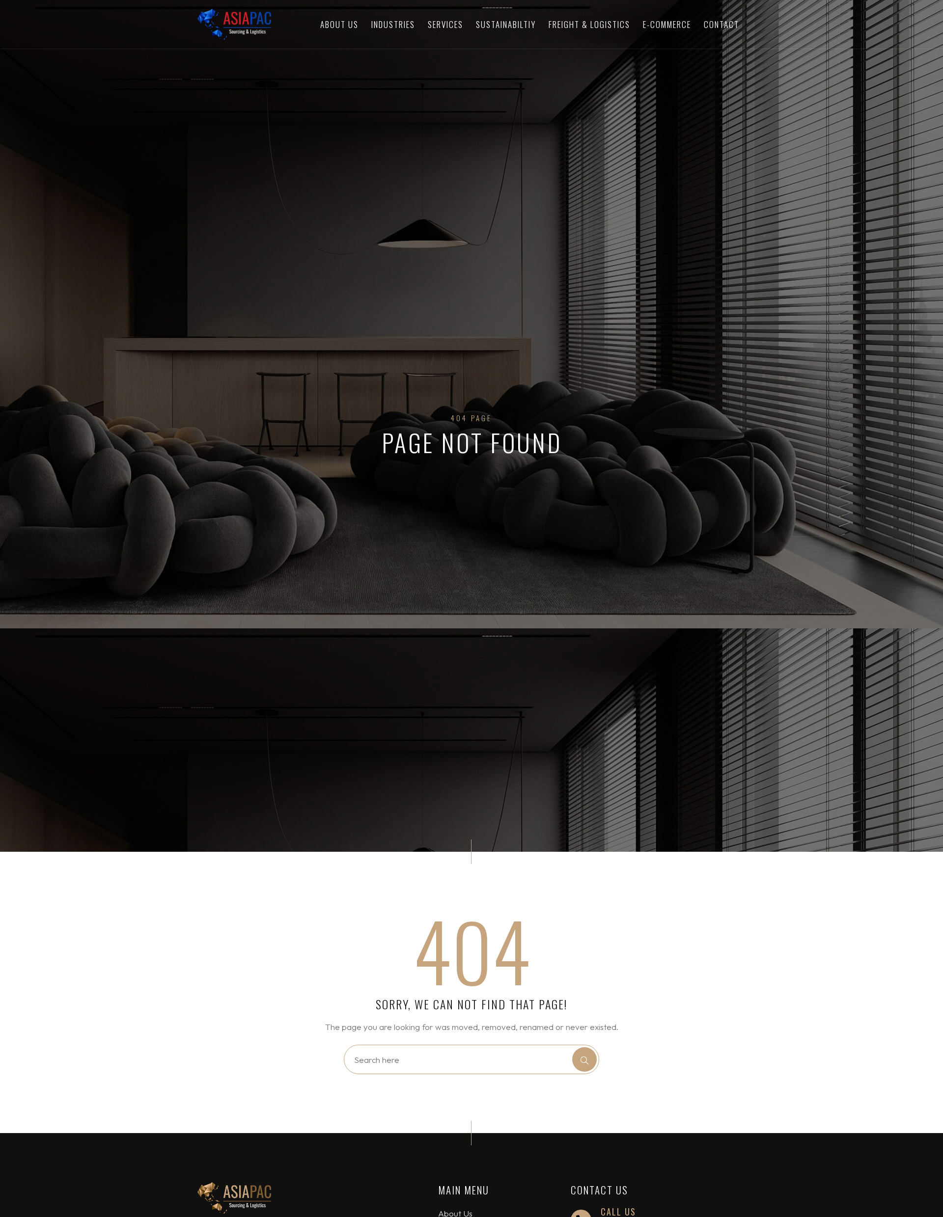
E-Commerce (667, 24)
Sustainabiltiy (506, 24)
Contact (721, 24)
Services (445, 24)
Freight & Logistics (589, 24)
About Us (339, 24)
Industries (393, 24)
